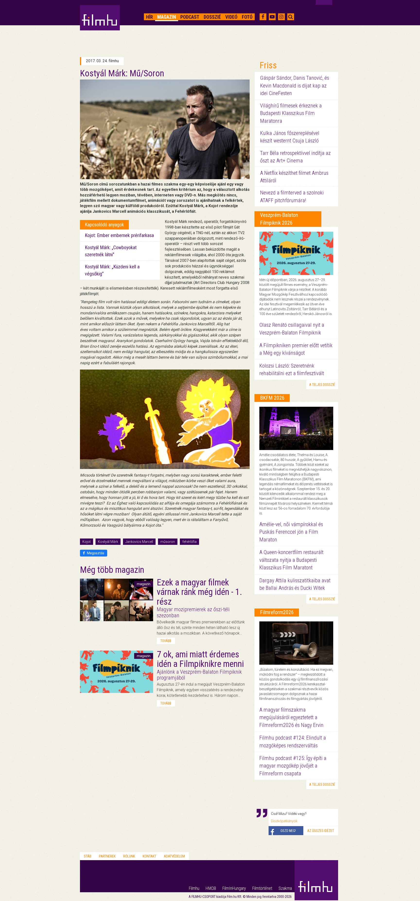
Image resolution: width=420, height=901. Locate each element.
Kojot (86, 542)
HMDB (211, 888)
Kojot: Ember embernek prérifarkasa (119, 235)
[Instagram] (281, 17)
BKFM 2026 (272, 398)
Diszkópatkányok (284, 821)
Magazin (166, 17)
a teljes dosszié (322, 385)
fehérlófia (189, 542)
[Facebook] (263, 17)
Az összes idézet (320, 831)
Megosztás (95, 553)
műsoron (167, 542)
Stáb (87, 856)
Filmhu (194, 888)
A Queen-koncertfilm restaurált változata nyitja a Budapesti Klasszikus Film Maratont (291, 560)
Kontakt (149, 856)
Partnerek (107, 856)
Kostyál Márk (108, 542)
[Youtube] (272, 17)
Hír (149, 17)
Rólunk (129, 856)
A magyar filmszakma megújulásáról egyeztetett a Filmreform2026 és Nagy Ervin (291, 717)
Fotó (247, 17)
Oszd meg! (288, 831)
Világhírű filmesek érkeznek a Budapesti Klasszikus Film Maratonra (291, 113)
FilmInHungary (234, 888)
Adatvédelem (174, 856)
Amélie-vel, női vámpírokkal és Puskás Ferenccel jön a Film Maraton (291, 532)
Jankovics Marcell (139, 542)
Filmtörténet (262, 888)
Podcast (189, 17)
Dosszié (212, 17)
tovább (165, 641)
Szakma (285, 888)
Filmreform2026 (277, 612)
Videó (231, 17)
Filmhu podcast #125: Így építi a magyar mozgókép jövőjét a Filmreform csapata (292, 766)
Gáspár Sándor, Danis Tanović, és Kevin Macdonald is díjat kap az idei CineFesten (294, 85)
